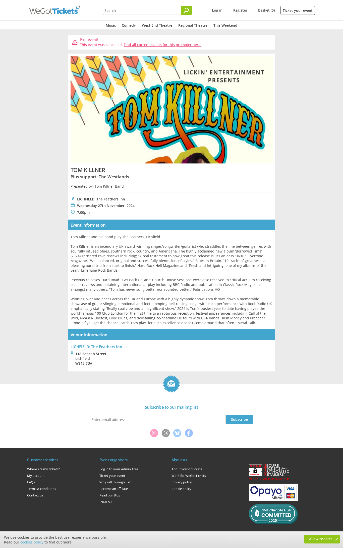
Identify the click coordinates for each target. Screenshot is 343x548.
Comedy (129, 25)
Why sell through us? (115, 482)
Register (240, 10)
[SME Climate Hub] (273, 523)
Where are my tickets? (43, 469)
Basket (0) (266, 10)
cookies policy (31, 542)
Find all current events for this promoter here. (162, 44)
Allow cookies (320, 538)
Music (111, 25)
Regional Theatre (192, 25)
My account (36, 475)
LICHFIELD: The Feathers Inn (96, 346)
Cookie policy (181, 488)
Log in (217, 10)
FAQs (31, 482)
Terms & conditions (41, 488)
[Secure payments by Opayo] (273, 500)
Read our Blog (109, 495)
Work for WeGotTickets (189, 475)
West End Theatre (157, 25)
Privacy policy (182, 482)
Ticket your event (298, 10)
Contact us (35, 495)
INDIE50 (105, 501)
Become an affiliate (113, 488)
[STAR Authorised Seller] (269, 479)
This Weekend (225, 25)
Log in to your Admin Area (118, 469)
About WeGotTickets (187, 469)
